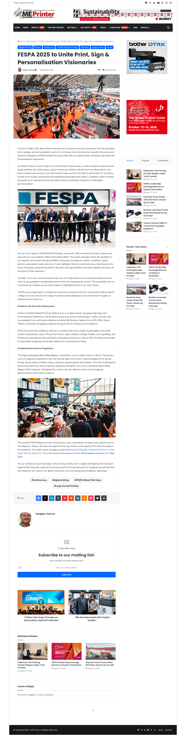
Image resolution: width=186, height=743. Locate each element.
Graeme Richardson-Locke (101, 449)
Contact (168, 730)
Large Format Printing (66, 486)
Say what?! (88, 27)
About (160, 730)
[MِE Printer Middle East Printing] (35, 13)
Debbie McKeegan (78, 449)
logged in (33, 695)
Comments (163, 160)
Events (38, 47)
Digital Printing (25, 47)
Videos (103, 27)
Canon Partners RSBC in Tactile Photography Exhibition (155, 226)
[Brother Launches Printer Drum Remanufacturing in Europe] (133, 214)
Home (22, 41)
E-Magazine (118, 27)
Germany (85, 47)
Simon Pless (42, 453)
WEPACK (37, 27)
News (25, 27)
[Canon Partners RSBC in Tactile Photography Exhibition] (133, 227)
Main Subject (31, 41)
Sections (71, 27)
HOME (17, 27)
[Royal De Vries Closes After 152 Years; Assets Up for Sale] (101, 651)
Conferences (40, 480)
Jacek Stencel (24, 453)
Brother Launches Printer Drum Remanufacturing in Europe (156, 213)
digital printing (61, 480)
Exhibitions (49, 47)
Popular (145, 160)
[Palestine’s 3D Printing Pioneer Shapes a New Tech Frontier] (33, 651)
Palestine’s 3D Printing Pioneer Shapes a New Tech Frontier (31, 665)
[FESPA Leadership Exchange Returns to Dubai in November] (67, 651)
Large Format (97, 47)
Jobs (135, 27)
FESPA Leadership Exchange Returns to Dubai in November (66, 663)
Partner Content (56, 27)
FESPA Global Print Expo (49, 41)
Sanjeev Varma (28, 70)
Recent (130, 160)
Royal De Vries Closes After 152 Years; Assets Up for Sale (100, 663)
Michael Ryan (24, 253)
